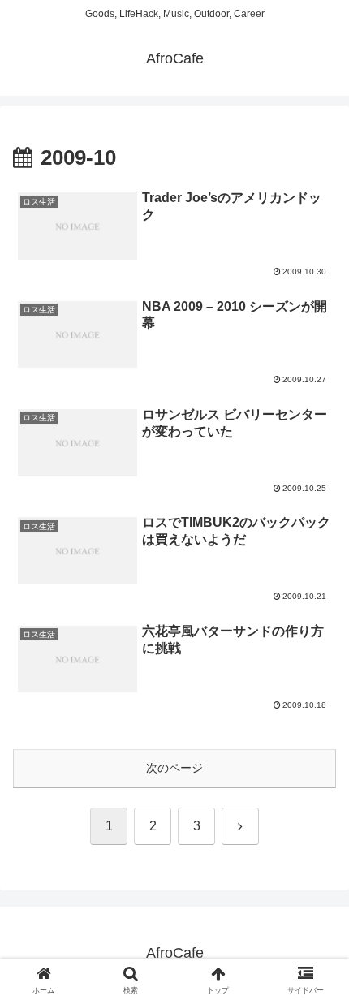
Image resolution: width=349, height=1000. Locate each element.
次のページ (174, 767)
